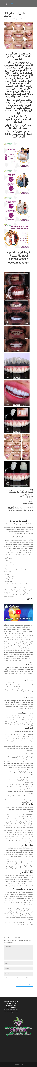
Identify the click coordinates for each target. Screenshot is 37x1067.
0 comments (24, 19)
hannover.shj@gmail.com (11, 1009)
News (18, 19)
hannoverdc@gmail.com (11, 1011)
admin (7, 19)
